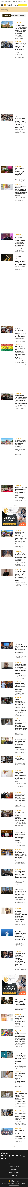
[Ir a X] (6, 1156)
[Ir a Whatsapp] (24, 1156)
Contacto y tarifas (14, 1167)
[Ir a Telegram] (2, 1158)
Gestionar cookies (14, 1185)
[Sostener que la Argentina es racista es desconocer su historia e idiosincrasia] (7, 684)
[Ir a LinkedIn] (13, 1156)
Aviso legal (14, 1169)
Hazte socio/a (22, 5)
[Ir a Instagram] (10, 1156)
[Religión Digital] (11, 5)
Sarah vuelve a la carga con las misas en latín (18, 15)
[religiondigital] (14, 1181)
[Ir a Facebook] (2, 1156)
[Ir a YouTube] (17, 1156)
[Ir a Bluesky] (21, 1156)
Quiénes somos (14, 1164)
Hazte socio (14, 1175)
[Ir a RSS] (6, 1158)
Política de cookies (14, 1172)
